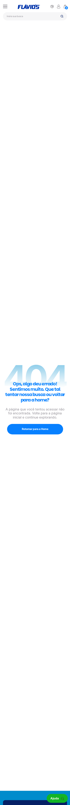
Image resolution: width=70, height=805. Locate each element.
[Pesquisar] (62, 16)
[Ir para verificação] (52, 6)
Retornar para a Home (35, 428)
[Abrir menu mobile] (5, 6)
